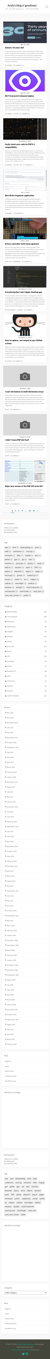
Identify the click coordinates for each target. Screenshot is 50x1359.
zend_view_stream (13, 595)
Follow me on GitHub (11, 528)
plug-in (29, 571)
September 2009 (12, 945)
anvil (15, 547)
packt (29, 567)
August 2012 (11, 881)
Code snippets (11, 310)
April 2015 (10, 841)
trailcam (9, 583)
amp (7, 547)
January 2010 (11, 935)
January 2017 (11, 802)
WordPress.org (10, 1081)
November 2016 (12, 807)
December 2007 (12, 1010)
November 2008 (12, 970)
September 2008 (12, 975)
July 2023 (10, 728)
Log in (7, 1066)
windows (9, 587)
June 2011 (10, 896)
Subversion (27, 681)
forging (29, 555)
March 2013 (11, 876)
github (8, 559)
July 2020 (10, 752)
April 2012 (10, 886)
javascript (21, 563)
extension (10, 555)
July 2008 (10, 985)
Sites (27, 676)
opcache (19, 567)
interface (9, 563)
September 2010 (12, 916)
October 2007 (11, 1014)
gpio (17, 559)
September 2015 (12, 826)
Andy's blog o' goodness (26, 1344)
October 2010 (11, 911)
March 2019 (11, 767)
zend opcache (11, 591)
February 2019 (12, 772)
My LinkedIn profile (10, 532)
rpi (26, 579)
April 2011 (10, 906)
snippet (34, 579)
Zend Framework (34, 587)
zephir (27, 595)
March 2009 (11, 950)
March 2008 (11, 1000)
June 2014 (10, 856)
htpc (32, 559)
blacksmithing (26, 547)
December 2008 (12, 965)
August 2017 (11, 787)
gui (24, 559)
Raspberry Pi (17, 261)
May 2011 (10, 901)
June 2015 (10, 836)
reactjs (8, 579)
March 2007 (11, 1039)
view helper (20, 583)
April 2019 (10, 762)
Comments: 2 (28, 261)
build (8, 551)
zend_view (38, 591)
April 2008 (10, 995)
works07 (27, 691)
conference (18, 551)
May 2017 (10, 797)
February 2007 (12, 1044)
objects (9, 567)
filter (20, 555)
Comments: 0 (19, 65)
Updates (27, 686)
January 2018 (11, 777)
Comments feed (10, 1076)
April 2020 (10, 757)
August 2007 (11, 1024)
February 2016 (12, 822)
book (38, 547)
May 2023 (10, 732)
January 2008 (11, 1005)
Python (9, 261)
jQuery (31, 563)
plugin (38, 571)
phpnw (8, 571)
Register (8, 1061)
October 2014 (11, 851)
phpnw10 (19, 571)
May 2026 (10, 713)
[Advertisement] (25, 1121)
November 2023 (12, 723)
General (9, 65)
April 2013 (10, 871)
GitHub (16, 114)
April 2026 (10, 718)
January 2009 (11, 960)
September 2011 (12, 891)
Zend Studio (25, 591)
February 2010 (12, 930)
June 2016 (10, 817)
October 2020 (11, 742)
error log (30, 551)
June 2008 (10, 990)
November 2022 (12, 738)
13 (34, 511)
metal (40, 563)
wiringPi (20, 587)
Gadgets (27, 631)
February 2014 (12, 861)
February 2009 (12, 955)
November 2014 (12, 846)
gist (37, 555)
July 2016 (10, 812)
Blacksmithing (27, 612)
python (21, 575)
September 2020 (12, 747)
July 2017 (10, 792)
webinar (32, 583)
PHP (21, 165)
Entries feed (9, 1071)
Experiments (27, 627)
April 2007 (10, 1034)
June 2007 (10, 1029)
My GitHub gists (9, 530)
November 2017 (12, 782)
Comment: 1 (29, 310)
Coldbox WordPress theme (21, 1350)
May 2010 (10, 921)
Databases (27, 622)
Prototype (10, 575)
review (18, 579)
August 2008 (11, 980)
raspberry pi (32, 575)
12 (30, 511)
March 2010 (11, 925)
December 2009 (12, 940)
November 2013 (12, 866)
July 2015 (10, 831)
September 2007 (12, 1020)
